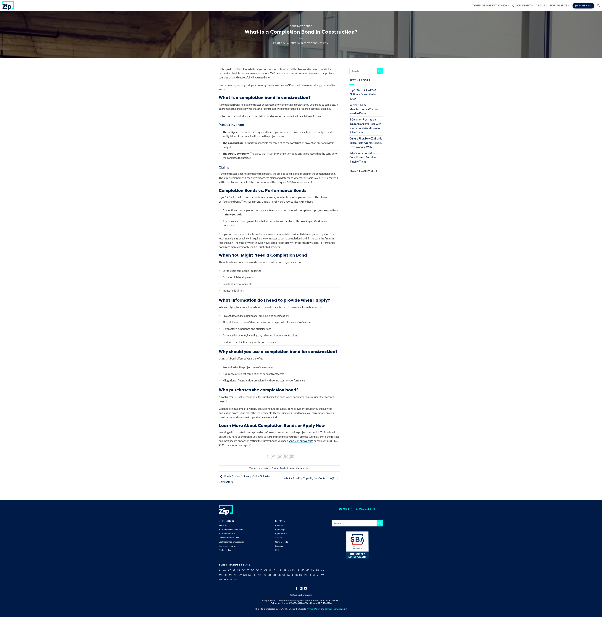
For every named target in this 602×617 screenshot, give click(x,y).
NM (254, 575)
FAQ (277, 550)
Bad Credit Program (228, 546)
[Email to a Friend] (279, 456)
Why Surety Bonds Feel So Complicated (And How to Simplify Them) (364, 157)
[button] (598, 6)
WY (236, 579)
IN (281, 570)
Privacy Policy (313, 608)
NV (240, 575)
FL (261, 570)
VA (322, 575)
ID (274, 570)
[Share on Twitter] (273, 456)
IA (285, 570)
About (540, 5)
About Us (279, 525)
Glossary (279, 546)
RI (292, 575)
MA (313, 570)
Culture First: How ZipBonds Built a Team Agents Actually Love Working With (365, 143)
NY (259, 575)
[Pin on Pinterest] (285, 456)
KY (293, 570)
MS (220, 575)
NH (245, 575)
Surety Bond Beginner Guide (231, 529)
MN (322, 570)
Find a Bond (224, 525)
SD (300, 575)
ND (269, 575)
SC (296, 575)
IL (278, 570)
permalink (304, 468)
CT (248, 570)
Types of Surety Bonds (489, 5)
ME (302, 570)
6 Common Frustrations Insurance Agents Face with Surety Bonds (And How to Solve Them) (365, 126)
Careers (278, 537)
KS (289, 570)
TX (309, 575)
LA (298, 570)
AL (220, 570)
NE (235, 575)
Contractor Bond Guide (229, 537)
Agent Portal (281, 533)
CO (243, 570)
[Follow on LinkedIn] (301, 588)
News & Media (281, 542)
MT (230, 575)
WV (226, 579)
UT (313, 575)
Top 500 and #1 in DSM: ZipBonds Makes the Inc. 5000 (363, 94)
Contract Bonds (301, 26)
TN (305, 575)
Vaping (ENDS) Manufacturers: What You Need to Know (364, 109)
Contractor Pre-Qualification (231, 542)
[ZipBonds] (8, 5)
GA (265, 570)
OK (279, 575)
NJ (249, 575)
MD (307, 570)
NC (264, 575)
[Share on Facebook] (267, 456)
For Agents (559, 5)
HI (270, 570)
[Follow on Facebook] (296, 588)
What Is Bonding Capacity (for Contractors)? (309, 478)
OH (274, 575)
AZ (229, 570)
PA (288, 575)
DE (252, 570)
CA (238, 570)
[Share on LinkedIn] (291, 456)
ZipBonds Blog (225, 550)
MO (225, 575)
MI (317, 570)
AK (224, 570)
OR (283, 575)
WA (221, 579)
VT (318, 575)
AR (233, 570)
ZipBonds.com (320, 43)
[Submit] (380, 71)
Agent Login (280, 529)
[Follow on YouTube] (305, 588)
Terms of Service (333, 608)
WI (231, 579)
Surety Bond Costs (227, 533)
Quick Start (521, 5)
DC (257, 570)
